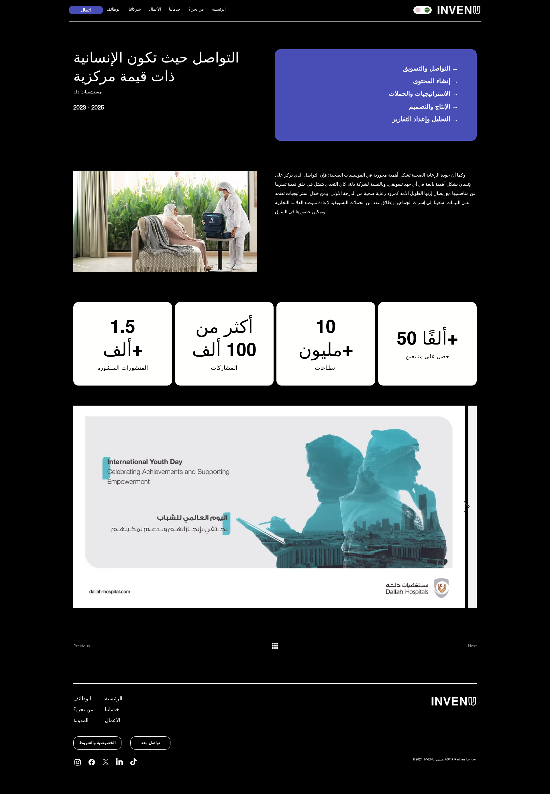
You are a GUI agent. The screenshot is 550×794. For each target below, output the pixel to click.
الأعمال (112, 720)
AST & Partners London (461, 759)
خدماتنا (112, 709)
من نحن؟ (83, 709)
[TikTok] (133, 762)
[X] (105, 762)
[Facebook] (91, 762)
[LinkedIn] (119, 762)
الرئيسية (113, 699)
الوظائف (82, 699)
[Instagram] (77, 762)
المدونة (81, 720)
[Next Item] (466, 507)
